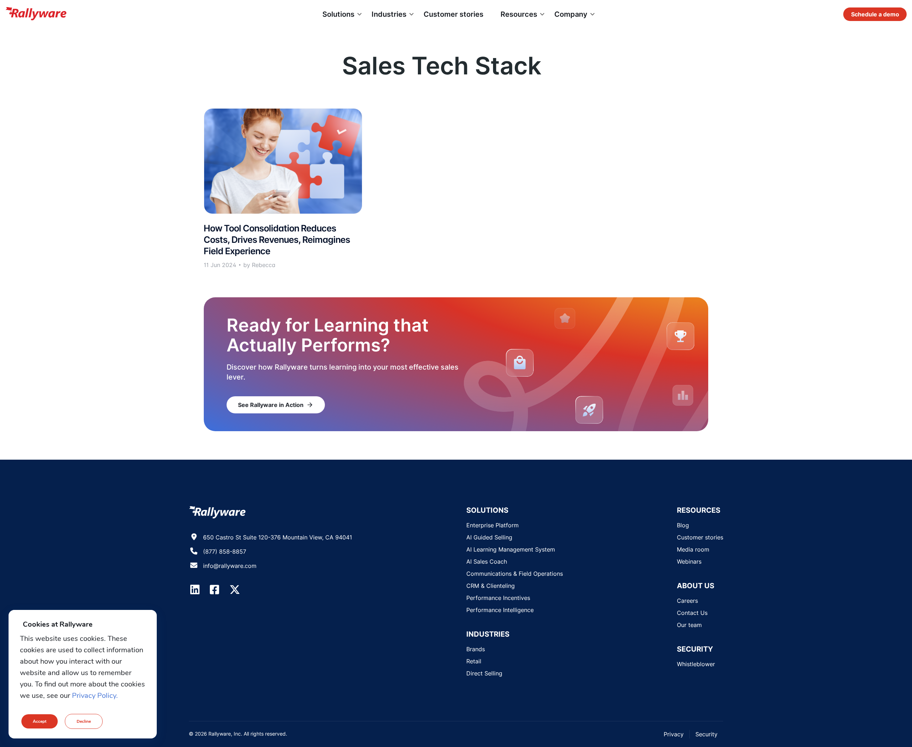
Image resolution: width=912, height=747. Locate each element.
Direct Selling (484, 673)
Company (570, 14)
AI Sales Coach (486, 561)
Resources (519, 14)
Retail (473, 661)
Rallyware (36, 14)
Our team (689, 624)
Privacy (674, 734)
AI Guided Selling (489, 537)
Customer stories (453, 14)
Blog (683, 525)
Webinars (689, 561)
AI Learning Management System (510, 549)
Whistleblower (696, 664)
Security (706, 734)
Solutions (338, 14)
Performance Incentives (498, 597)
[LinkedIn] (195, 589)
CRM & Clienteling (490, 585)
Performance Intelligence (500, 609)
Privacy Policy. (95, 695)
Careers (687, 600)
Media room (693, 549)
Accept (39, 721)
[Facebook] (214, 589)
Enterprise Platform (492, 525)
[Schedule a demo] (875, 14)
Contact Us (692, 612)
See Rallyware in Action (276, 404)
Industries (389, 14)
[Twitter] (234, 589)
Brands (475, 649)
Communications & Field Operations (514, 573)
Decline (84, 721)
